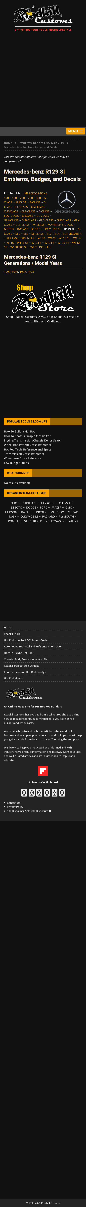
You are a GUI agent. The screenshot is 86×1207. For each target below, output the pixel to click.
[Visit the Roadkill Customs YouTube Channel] (62, 794)
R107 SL (36, 229)
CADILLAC (29, 503)
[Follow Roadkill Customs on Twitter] (54, 794)
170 (6, 198)
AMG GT (20, 202)
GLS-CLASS (22, 225)
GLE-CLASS (64, 220)
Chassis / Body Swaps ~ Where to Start (26, 659)
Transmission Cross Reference (24, 454)
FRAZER (56, 507)
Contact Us (13, 803)
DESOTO (16, 507)
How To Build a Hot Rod (19, 431)
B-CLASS (34, 202)
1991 (15, 272)
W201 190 (36, 247)
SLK (57, 234)
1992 (23, 272)
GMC (68, 507)
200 (22, 198)
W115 (10, 243)
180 (14, 198)
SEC (17, 234)
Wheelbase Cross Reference (22, 458)
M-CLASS (39, 225)
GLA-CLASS (11, 220)
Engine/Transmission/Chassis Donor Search (33, 440)
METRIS (9, 229)
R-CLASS (22, 229)
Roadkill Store (12, 634)
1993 (30, 272)
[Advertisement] (43, 80)
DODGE (31, 507)
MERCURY (57, 512)
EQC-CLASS (11, 216)
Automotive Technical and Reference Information (33, 646)
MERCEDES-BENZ (35, 193)
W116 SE (22, 243)
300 (38, 198)
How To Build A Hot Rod (18, 653)
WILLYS (73, 521)
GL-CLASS (42, 216)
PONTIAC (14, 521)
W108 (41, 238)
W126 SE (63, 243)
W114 (77, 238)
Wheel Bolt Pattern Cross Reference (28, 445)
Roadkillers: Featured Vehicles (21, 665)
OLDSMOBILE (29, 516)
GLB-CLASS (29, 220)
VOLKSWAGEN (55, 521)
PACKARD (48, 516)
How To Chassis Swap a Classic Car (27, 436)
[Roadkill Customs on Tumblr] (47, 794)
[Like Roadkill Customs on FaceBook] (24, 794)
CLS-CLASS (28, 211)
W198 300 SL (18, 247)
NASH (13, 516)
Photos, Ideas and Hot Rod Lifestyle (25, 672)
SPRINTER (27, 238)
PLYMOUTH (66, 516)
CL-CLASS (21, 207)
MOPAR (73, 512)
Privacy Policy (15, 807)
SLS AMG (12, 238)
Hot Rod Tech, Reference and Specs (27, 449)
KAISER (26, 512)
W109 (52, 238)
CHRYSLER (66, 503)
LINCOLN (41, 512)
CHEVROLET (47, 503)
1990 (7, 272)
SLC (49, 234)
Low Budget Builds (16, 463)
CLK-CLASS (11, 211)
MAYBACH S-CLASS (60, 225)
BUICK (14, 503)
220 (30, 198)
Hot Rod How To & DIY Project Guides (26, 640)
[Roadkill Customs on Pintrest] (39, 794)
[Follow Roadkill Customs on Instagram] (32, 794)
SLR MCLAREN (72, 234)
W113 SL (64, 238)
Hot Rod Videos (13, 678)
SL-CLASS (37, 234)
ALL (49, 247)
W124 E (49, 243)
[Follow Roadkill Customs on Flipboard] (43, 774)
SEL (26, 234)
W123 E (36, 243)
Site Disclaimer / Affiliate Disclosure (28, 811)
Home (7, 627)
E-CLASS (44, 211)
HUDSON (11, 512)
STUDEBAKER (33, 521)
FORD (43, 507)
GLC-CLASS (46, 220)
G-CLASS (27, 216)
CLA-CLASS (38, 207)
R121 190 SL (53, 229)
